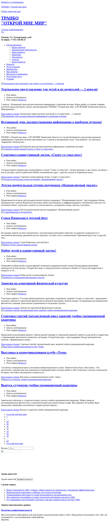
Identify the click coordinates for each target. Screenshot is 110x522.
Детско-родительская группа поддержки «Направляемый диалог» (49, 185)
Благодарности (18, 62)
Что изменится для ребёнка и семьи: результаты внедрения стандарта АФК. (40, 497)
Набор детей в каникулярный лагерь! (28, 250)
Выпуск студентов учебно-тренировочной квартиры (39, 385)
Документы (17, 57)
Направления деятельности (24, 50)
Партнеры (16, 55)
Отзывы (10, 79)
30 (7, 424)
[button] (12, 29)
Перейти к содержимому (12, 2)
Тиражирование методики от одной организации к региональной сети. (39, 495)
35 (7, 436)
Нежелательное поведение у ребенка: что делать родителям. (33, 492)
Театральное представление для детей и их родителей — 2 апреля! (49, 89)
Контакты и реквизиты (17, 74)
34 (7, 434)
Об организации (13, 45)
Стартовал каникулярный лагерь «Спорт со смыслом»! (41, 155)
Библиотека (11, 69)
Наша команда (18, 52)
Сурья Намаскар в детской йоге (24, 218)
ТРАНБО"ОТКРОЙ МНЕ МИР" (24, 20)
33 (7, 431)
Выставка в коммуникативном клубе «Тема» (34, 352)
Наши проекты (18, 47)
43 (7, 441)
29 (7, 421)
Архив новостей (8, 479)
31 (7, 426)
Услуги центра (13, 67)
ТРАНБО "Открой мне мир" (14, 7)
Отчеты (15, 59)
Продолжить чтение (10, 114)
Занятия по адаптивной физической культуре (34, 283)
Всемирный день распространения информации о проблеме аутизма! (51, 122)
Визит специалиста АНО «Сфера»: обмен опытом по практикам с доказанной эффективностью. (50, 490)
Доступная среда (14, 76)
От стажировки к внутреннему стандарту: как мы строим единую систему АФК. (43, 500)
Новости (10, 64)
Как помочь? (12, 72)
